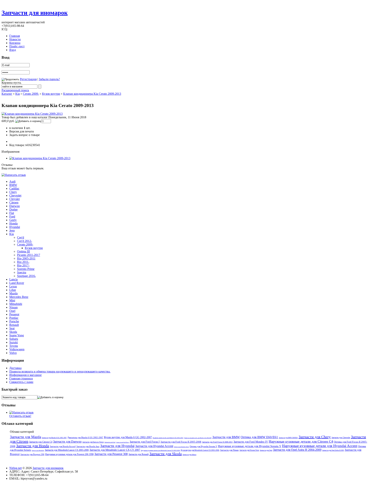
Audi (12, 181)
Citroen (13, 202)
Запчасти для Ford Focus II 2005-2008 (180, 441)
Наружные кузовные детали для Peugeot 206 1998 (69, 454)
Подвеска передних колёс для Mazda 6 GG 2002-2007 (198, 437)
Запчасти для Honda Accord (63, 446)
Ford (12, 216)
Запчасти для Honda (32, 446)
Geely (13, 220)
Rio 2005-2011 (26, 258)
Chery (13, 192)
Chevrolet (15, 195)
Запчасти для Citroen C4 (40, 442)
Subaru (13, 338)
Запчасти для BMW (226, 437)
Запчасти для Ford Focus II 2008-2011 (217, 442)
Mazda (13, 293)
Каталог (7, 93)
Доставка (15, 368)
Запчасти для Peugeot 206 (32, 454)
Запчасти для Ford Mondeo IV (250, 441)
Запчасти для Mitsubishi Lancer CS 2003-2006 (67, 450)
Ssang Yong (16, 335)
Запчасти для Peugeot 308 (111, 454)
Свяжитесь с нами (21, 382)
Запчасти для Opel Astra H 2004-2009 (297, 449)
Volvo (13, 352)
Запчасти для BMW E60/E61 (288, 438)
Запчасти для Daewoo (67, 441)
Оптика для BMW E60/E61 (259, 437)
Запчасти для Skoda (165, 454)
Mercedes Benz (18, 297)
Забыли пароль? (49, 79)
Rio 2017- (23, 265)
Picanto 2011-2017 (28, 255)
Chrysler (14, 199)
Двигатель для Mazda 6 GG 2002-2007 (85, 437)
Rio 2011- (23, 262)
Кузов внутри (51, 93)
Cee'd (20, 237)
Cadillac (14, 188)
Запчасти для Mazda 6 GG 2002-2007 (54, 438)
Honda (13, 223)
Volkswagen (16, 349)
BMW (13, 185)
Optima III (23, 251)
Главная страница (21, 378)
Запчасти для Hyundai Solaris (181, 446)
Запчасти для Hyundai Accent (154, 446)
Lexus (13, 286)
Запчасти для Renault (138, 454)
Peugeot (14, 314)
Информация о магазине (25, 375)
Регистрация (28, 79)
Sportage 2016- (26, 276)
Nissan (13, 307)
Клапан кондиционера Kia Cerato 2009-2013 (92, 93)
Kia (17, 93)
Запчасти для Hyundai (117, 446)
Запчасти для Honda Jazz (87, 446)
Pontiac (13, 317)
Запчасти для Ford (109, 442)
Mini (12, 300)
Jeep (12, 230)
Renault (14, 324)
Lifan (12, 290)
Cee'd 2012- (24, 241)
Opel (12, 311)
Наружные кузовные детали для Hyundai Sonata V (249, 446)
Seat (12, 328)
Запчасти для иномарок (35, 12)
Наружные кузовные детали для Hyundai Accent (319, 446)
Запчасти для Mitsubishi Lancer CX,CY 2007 (115, 449)
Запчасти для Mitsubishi (38, 450)
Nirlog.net (15, 468)
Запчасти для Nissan (229, 450)
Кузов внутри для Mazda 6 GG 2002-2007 (128, 437)
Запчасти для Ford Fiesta (122, 442)
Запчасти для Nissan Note (249, 450)
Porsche (14, 321)
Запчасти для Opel (266, 450)
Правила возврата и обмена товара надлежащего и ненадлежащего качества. (59, 371)
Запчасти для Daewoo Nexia (93, 442)
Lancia (13, 279)
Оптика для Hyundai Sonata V (203, 446)
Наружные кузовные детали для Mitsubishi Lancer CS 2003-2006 (160, 450)
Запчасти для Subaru (189, 454)
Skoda (13, 331)
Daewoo (14, 206)
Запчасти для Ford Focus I (145, 441)
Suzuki (13, 342)
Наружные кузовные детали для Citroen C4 (301, 441)
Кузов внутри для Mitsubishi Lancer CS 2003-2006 (200, 450)
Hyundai (14, 227)
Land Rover (16, 283)
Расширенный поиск (15, 90)
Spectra (21, 272)
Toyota (13, 345)
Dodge (13, 209)
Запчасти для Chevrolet (341, 437)
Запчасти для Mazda (25, 437)
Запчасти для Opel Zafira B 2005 (333, 450)
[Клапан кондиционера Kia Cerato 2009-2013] (32, 113)
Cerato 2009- (31, 93)
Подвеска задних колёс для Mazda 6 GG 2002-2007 (168, 438)
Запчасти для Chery (315, 437)
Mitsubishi (15, 304)
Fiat (11, 213)
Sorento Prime (25, 269)
